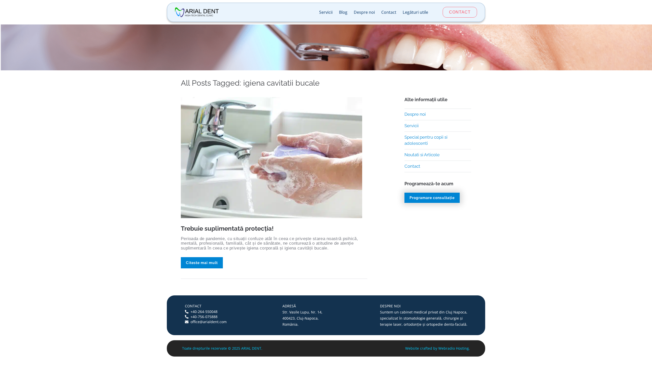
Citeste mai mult (202, 263)
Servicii (326, 12)
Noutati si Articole (422, 154)
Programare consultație (432, 198)
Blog (343, 12)
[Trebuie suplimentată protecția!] (271, 157)
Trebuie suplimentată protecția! (227, 228)
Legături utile (415, 12)
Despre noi (364, 12)
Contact (388, 12)
